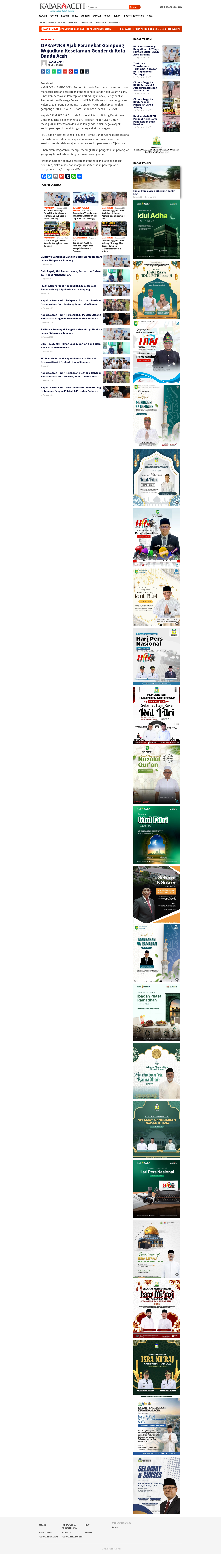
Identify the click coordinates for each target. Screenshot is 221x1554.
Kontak (88, 1532)
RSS (116, 1527)
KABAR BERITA (47, 39)
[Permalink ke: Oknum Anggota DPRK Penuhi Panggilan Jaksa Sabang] (57, 228)
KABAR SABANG (107, 208)
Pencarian (134, 7)
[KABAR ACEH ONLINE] (62, 6)
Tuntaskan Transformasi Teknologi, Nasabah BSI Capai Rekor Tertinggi (85, 216)
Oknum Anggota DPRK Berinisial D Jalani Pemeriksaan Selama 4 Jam (112, 214)
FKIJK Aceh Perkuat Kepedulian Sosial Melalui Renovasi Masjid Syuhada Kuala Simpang (88, 29)
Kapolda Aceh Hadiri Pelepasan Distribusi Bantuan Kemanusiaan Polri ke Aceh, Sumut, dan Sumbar (71, 302)
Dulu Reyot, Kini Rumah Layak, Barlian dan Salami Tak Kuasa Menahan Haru (71, 273)
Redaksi (42, 1525)
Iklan (87, 1525)
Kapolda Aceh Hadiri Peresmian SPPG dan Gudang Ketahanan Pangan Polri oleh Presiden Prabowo (71, 316)
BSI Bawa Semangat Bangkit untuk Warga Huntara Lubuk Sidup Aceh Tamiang (55, 214)
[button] (43, 71)
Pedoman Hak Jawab (48, 1537)
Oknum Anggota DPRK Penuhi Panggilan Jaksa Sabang (56, 243)
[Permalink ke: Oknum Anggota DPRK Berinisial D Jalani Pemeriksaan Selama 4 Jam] (114, 199)
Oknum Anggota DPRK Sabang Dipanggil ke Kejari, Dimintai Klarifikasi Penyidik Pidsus (112, 246)
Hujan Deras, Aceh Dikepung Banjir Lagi (154, 192)
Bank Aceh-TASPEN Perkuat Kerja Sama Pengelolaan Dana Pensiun (83, 247)
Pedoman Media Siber (72, 1537)
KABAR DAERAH (49, 208)
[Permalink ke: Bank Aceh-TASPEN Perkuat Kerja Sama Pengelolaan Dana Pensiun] (85, 228)
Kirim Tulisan (45, 1532)
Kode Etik (67, 1532)
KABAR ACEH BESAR (80, 238)
